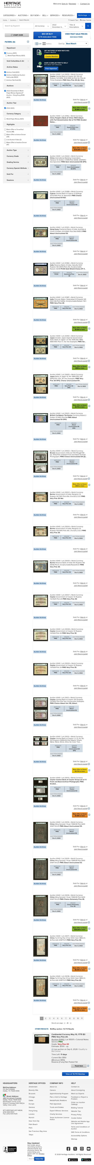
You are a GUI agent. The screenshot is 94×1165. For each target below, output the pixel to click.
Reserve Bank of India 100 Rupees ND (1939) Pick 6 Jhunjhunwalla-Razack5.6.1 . (67, 565)
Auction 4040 (55, 74)
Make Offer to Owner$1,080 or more (80, 815)
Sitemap (74, 1139)
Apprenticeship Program (59, 1094)
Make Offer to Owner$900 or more (80, 485)
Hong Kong (33, 1111)
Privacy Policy (76, 1115)
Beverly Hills (33, 1090)
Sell (44, 15)
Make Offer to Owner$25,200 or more (80, 929)
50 (70, 1023)
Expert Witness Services (59, 1111)
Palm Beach (33, 1124)
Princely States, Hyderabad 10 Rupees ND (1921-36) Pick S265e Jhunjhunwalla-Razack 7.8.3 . (68, 301)
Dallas (31, 1100)
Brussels (32, 1094)
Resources (67, 15)
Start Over (18, 35)
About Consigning (78, 1090)
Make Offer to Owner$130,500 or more (80, 149)
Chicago (32, 1097)
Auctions (22, 15)
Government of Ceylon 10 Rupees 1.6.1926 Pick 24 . (66, 632)
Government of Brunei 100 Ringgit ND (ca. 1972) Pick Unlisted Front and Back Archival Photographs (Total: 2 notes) (68, 455)
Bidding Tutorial (77, 1108)
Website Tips (76, 1111)
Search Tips (74, 20)
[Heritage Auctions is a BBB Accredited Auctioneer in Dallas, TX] (10, 1149)
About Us (53, 1087)
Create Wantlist (52, 56)
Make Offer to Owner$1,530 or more (80, 328)
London (32, 1114)
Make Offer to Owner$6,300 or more (80, 969)
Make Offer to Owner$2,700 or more (80, 770)
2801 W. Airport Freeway (12, 1098)
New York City (34, 1121)
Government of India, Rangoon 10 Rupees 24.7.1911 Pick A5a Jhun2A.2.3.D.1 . (67, 496)
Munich (31, 1117)
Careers (53, 1090)
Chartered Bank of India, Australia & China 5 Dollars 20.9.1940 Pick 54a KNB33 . (68, 231)
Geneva (32, 1107)
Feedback (75, 1097)
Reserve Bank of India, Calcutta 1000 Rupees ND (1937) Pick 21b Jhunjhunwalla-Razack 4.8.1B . (68, 267)
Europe (31, 1104)
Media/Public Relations (58, 1100)
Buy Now (34, 15)
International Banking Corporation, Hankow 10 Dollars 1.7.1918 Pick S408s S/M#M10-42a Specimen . (68, 160)
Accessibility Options (79, 1136)
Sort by (62, 44)
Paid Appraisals (55, 1104)
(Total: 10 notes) (68, 120)
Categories (8, 15)
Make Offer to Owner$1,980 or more (80, 108)
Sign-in (82, 100)
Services (54, 15)
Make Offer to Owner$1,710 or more (80, 406)
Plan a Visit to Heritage (58, 1097)
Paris (30, 1128)
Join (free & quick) (80, 102)
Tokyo (31, 1135)
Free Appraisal (51, 69)
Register (72, 4)
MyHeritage (82, 15)
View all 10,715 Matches (75, 1074)
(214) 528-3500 (8, 1112)
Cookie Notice (76, 1118)
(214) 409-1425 (11, 1114)
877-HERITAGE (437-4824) (12, 1110)
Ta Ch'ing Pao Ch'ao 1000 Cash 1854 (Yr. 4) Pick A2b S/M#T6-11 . (68, 939)
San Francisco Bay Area (38, 1131)
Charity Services (56, 1114)
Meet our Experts (77, 1094)
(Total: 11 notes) (68, 782)
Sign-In (65, 4)
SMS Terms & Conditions (80, 1132)
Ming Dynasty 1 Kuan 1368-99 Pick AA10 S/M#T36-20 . (67, 825)
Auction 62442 (58, 1040)
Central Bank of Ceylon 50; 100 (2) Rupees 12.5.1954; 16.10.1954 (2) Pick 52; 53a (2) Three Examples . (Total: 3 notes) (67, 78)
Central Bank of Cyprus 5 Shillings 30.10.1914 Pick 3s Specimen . (66, 195)
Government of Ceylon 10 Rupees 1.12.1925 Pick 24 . (66, 598)
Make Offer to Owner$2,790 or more (80, 1009)
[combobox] (18, 26)
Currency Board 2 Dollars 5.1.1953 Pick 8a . (68, 417)
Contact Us (85, 4)
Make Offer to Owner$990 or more (80, 367)
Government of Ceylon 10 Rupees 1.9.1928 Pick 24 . (66, 666)
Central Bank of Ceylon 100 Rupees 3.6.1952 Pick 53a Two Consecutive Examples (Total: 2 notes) (67, 701)
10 (78, 1018)
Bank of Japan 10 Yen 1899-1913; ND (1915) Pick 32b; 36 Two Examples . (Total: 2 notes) (66, 378)
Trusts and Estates (57, 1107)
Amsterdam (33, 1087)
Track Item (79, 1066)
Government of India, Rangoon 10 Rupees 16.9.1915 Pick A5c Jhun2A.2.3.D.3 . (68, 530)
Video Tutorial (86, 20)
